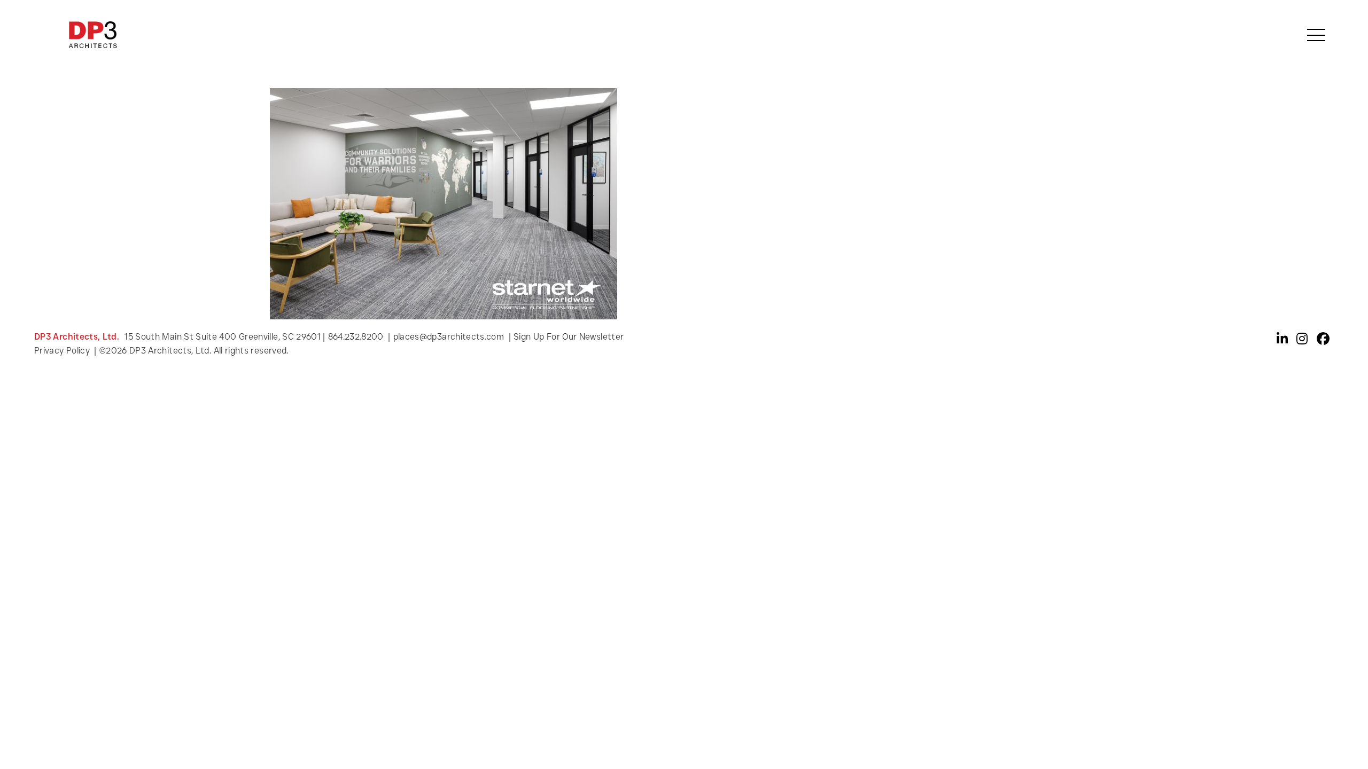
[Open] (1316, 35)
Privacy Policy (63, 351)
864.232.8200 (356, 337)
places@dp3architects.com (448, 337)
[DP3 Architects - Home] (92, 34)
